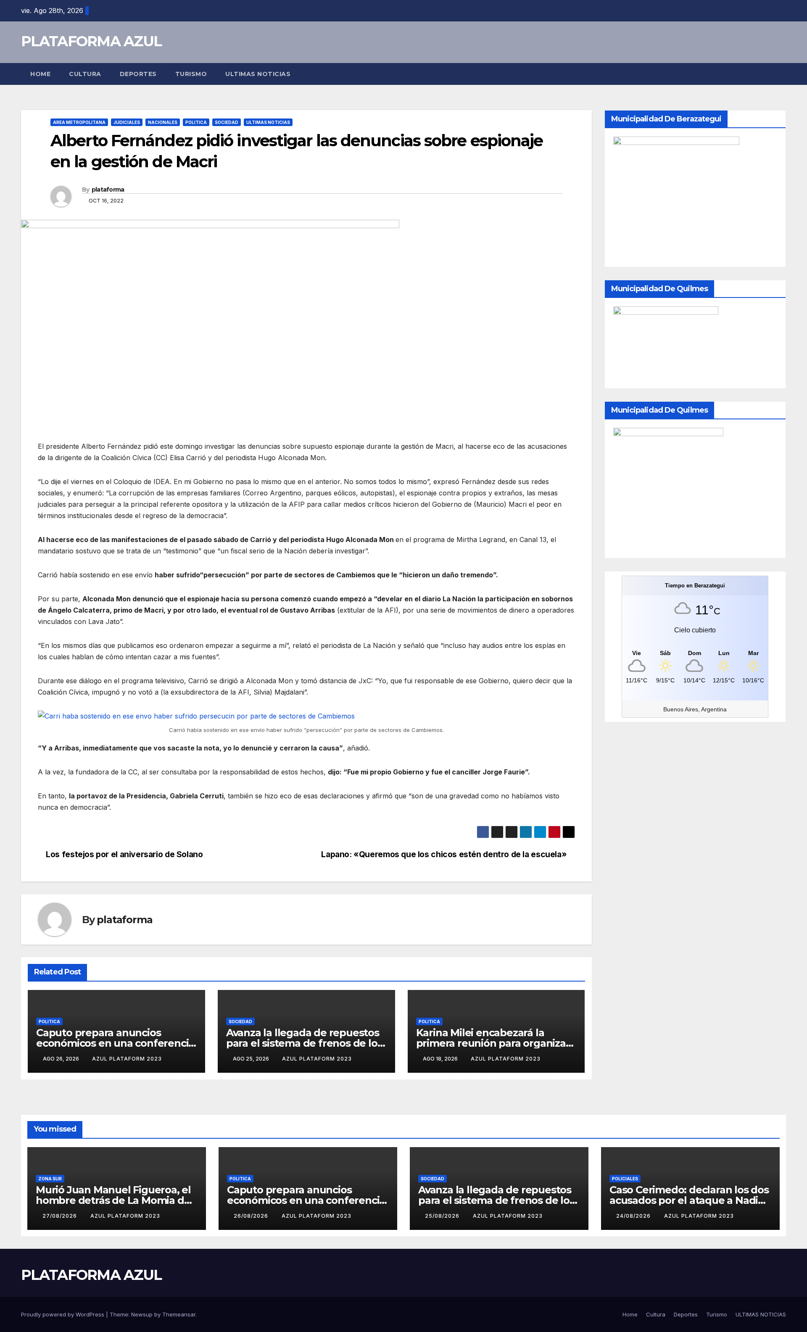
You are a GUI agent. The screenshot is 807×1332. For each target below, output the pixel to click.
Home (40, 74)
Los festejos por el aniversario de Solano (123, 854)
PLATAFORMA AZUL (91, 41)
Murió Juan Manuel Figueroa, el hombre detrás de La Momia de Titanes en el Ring (113, 1200)
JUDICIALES (126, 122)
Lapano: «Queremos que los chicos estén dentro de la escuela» (445, 854)
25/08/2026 (443, 1216)
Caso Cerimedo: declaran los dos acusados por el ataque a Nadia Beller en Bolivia (689, 1200)
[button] (780, 74)
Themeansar (178, 1314)
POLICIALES (625, 1178)
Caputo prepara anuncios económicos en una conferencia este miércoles (115, 1043)
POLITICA (196, 122)
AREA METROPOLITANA (79, 122)
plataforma (108, 189)
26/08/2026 (252, 1216)
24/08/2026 (634, 1216)
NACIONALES (162, 122)
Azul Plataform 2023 (127, 1059)
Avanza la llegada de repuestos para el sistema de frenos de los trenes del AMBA (304, 1043)
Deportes (138, 74)
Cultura (85, 74)
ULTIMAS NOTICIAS (257, 74)
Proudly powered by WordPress (63, 1314)
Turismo (191, 74)
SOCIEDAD (226, 122)
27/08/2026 (60, 1216)
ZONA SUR (50, 1178)
